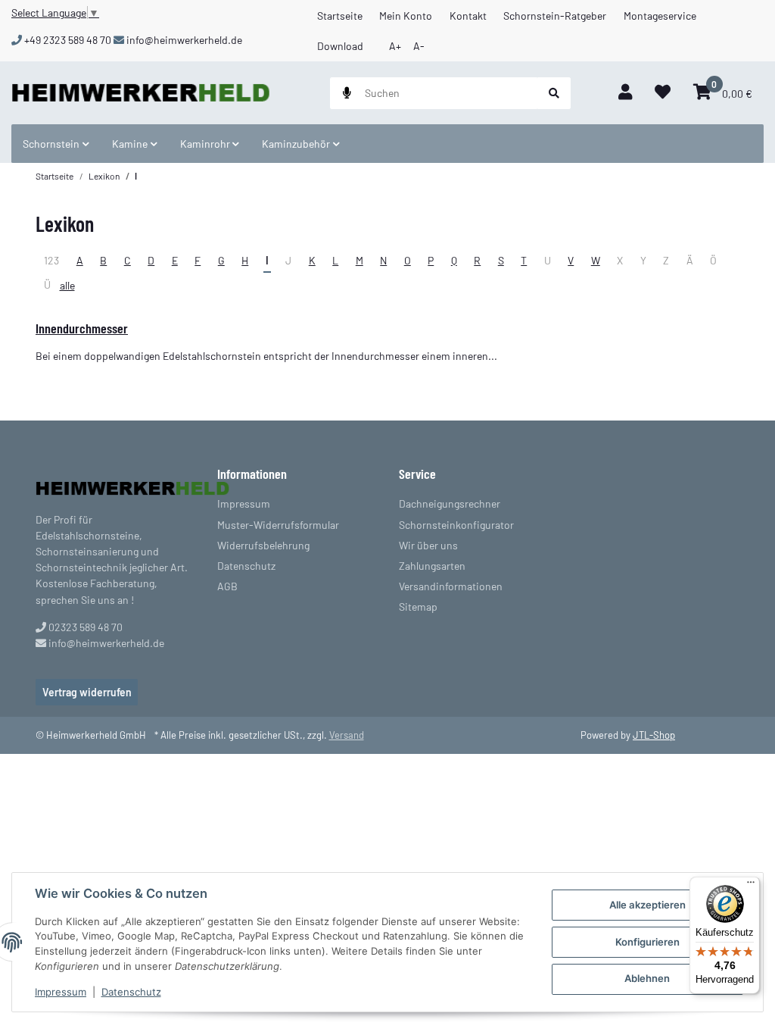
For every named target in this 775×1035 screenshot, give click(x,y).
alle (67, 285)
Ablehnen (647, 978)
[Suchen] (554, 93)
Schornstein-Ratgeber (554, 15)
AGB (227, 586)
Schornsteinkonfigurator (456, 524)
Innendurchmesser (82, 328)
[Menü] (751, 886)
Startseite (340, 15)
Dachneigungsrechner (449, 503)
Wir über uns (428, 545)
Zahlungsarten (432, 565)
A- (419, 45)
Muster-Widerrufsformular (278, 524)
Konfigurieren (647, 942)
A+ (395, 45)
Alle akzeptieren (647, 905)
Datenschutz (131, 992)
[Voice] (347, 93)
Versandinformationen (451, 586)
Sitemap (418, 606)
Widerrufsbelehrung (263, 545)
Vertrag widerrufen (87, 692)
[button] (625, 92)
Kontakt (468, 15)
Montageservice (660, 15)
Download (340, 45)
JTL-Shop (654, 735)
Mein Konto (405, 15)
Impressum (60, 992)
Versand (346, 735)
